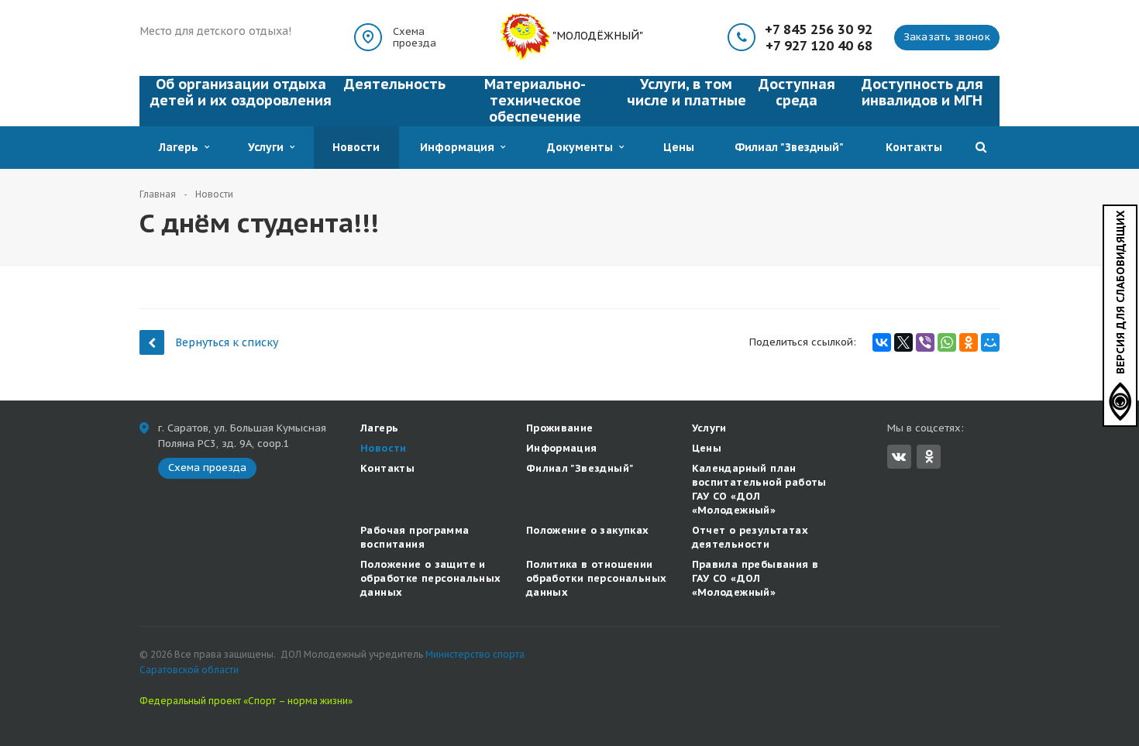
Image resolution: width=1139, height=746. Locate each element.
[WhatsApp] (947, 342)
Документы (583, 147)
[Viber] (925, 342)
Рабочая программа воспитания (415, 537)
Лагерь (182, 147)
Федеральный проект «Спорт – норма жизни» (246, 700)
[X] (903, 342)
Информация (460, 147)
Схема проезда (414, 37)
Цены (678, 147)
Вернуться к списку (226, 342)
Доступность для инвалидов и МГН (922, 92)
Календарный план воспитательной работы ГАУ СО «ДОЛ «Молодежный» (759, 489)
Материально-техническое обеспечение (535, 100)
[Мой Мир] (990, 342)
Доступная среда (797, 92)
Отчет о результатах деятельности (750, 537)
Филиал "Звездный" (789, 147)
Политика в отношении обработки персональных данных (596, 578)
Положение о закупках (587, 530)
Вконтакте (899, 457)
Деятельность (395, 84)
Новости (356, 147)
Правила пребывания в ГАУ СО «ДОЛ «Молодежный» (755, 578)
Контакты (914, 147)
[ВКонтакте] (881, 342)
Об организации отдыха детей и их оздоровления (241, 92)
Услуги (269, 147)
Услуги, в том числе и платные (686, 92)
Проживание (560, 428)
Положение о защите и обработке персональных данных (430, 578)
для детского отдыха (230, 31)
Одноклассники (929, 457)
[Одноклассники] (968, 342)
